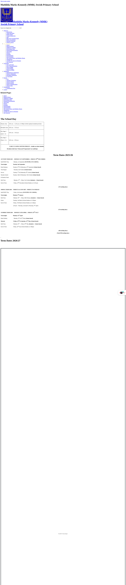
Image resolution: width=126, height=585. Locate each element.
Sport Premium (9, 56)
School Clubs (9, 85)
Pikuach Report (10, 46)
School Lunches (10, 83)
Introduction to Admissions (12, 72)
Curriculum (6, 63)
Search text (3, 28)
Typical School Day (11, 35)
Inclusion (8, 54)
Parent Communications (11, 84)
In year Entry (9, 76)
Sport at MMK (9, 67)
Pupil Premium (9, 55)
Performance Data (10, 49)
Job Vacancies (9, 62)
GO (21, 28)
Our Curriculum (10, 64)
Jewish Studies (9, 68)
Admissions (6, 71)
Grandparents (7, 87)
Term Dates (9, 51)
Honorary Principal (10, 41)
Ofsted (7, 45)
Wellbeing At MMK (11, 47)
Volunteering (9, 59)
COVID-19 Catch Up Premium (13, 60)
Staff (7, 37)
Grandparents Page (10, 88)
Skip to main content (5, 1)
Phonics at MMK (10, 70)
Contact (5, 89)
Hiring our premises (11, 39)
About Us (6, 30)
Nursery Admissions (11, 74)
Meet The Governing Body (12, 38)
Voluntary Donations (11, 80)
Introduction (9, 32)
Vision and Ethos (10, 33)
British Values (9, 34)
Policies (8, 53)
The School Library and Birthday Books (15, 58)
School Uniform (10, 81)
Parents (5, 77)
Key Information (7, 43)
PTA (7, 79)
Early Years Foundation (11, 66)
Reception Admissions (11, 75)
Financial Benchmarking (12, 50)
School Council (10, 42)
